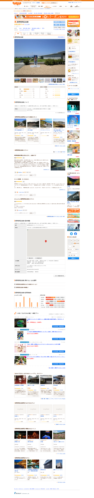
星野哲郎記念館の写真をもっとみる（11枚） (57, 84)
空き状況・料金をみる (58, 326)
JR (41, 488)
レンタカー (55, 6)
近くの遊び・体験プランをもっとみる (57, 367)
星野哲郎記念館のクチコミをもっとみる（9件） (56, 216)
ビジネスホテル (26, 488)
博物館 (32, 29)
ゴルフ (66, 6)
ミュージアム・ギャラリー (24, 29)
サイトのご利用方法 (72, 0)
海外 (71, 6)
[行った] (55, 27)
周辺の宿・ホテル (43, 34)
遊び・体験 (40, 6)
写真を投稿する (62, 25)
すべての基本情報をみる (60, 112)
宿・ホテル (16, 488)
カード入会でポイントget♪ (73, 27)
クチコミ (24, 34)
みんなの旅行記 (47, 8)
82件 (61, 475)
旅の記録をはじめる (73, 82)
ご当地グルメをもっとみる (60, 424)
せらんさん (20, 210)
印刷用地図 (38, 258)
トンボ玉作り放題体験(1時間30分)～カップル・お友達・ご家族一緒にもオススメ (44, 331)
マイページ (79, 2)
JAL (42, 488)
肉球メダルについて (76, 73)
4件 (22, 135)
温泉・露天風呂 (32, 488)
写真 (30, 34)
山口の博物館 (30, 13)
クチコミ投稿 (57, 151)
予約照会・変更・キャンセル (72, 2)
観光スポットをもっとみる (60, 145)
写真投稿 (63, 151)
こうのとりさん (21, 192)
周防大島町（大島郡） (36, 28)
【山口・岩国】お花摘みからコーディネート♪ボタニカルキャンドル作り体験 (43, 344)
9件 (48, 388)
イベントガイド (37, 8)
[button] (46, 241)
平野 (43, 28)
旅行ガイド (21, 8)
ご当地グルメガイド (31, 8)
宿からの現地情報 (49, 34)
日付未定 (77, 243)
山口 (20, 28)
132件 (35, 475)
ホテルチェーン (21, 488)
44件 (48, 475)
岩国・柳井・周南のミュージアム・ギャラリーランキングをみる (53, 398)
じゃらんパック (33, 6)
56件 (35, 390)
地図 (49, 109)
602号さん (20, 172)
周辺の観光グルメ (37, 34)
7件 (22, 388)
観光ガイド (25, 8)
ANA (44, 488)
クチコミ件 (27, 24)
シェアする (57, 29)
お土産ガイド (42, 8)
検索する (73, 94)
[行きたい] (59, 27)
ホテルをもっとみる (61, 482)
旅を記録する (72, 61)
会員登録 (38, 2)
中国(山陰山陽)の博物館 (23, 13)
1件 (35, 135)
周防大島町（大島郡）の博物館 (48, 13)
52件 (61, 137)
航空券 (61, 6)
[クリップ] (63, 27)
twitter (71, 233)
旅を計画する (72, 51)
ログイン (34, 2)
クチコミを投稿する (56, 25)
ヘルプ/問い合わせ (78, 0)
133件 (61, 390)
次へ (64, 58)
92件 (22, 475)
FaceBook (75, 233)
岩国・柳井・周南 (26, 28)
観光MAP (30, 258)
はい (31, 175)
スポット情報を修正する (59, 276)
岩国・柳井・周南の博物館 (38, 13)
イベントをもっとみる (61, 453)
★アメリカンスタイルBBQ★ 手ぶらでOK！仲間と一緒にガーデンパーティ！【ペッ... (46, 356)
